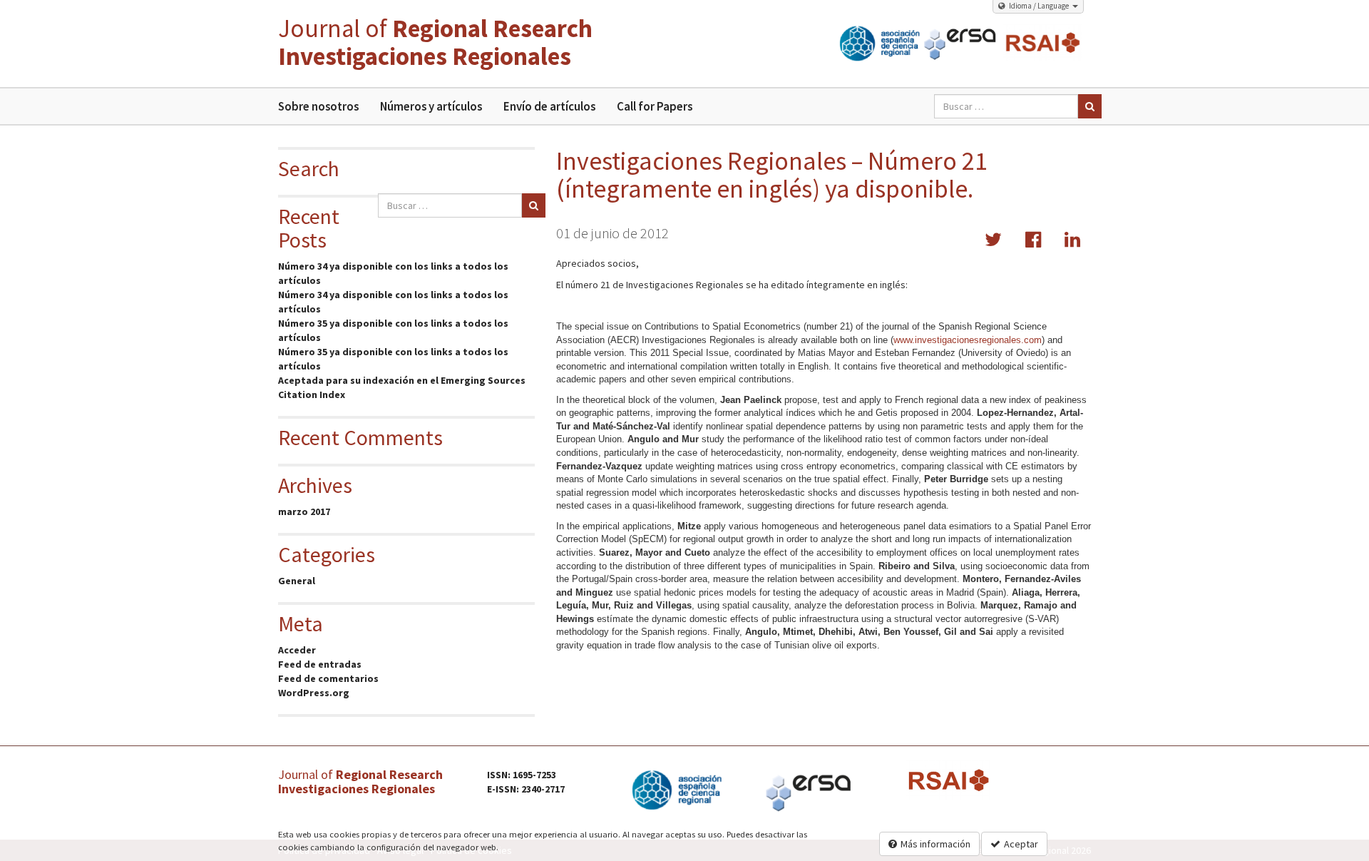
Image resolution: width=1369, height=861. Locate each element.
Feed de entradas (320, 664)
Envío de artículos (549, 106)
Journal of (435, 42)
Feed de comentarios (328, 678)
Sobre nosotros (318, 106)
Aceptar (1021, 843)
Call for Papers (654, 106)
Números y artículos (431, 106)
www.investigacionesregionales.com (967, 340)
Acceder (297, 649)
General (296, 580)
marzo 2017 (304, 511)
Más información (935, 843)
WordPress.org (313, 692)
